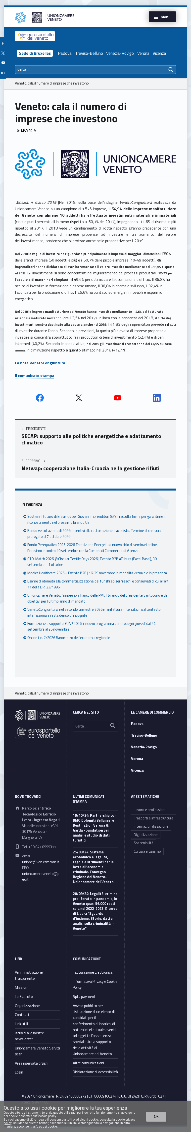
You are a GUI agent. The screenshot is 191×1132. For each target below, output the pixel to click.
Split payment (84, 996)
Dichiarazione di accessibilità (95, 1072)
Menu (166, 17)
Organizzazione (27, 1006)
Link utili (21, 1024)
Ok (156, 1116)
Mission (21, 987)
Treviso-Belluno (89, 53)
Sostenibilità (143, 843)
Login (19, 1072)
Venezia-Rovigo (120, 53)
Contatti (22, 1014)
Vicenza (159, 53)
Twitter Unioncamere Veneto (79, 398)
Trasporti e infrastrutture (153, 818)
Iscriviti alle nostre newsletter (29, 1036)
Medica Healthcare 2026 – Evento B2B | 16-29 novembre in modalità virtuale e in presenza (97, 573)
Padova (65, 53)
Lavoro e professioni (149, 810)
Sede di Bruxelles (35, 53)
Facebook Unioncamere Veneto (40, 398)
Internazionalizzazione (151, 826)
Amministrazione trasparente (29, 975)
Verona (143, 53)
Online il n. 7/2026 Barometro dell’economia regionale (68, 637)
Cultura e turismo (147, 851)
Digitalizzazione (146, 835)
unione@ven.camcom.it (40, 862)
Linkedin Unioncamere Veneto (157, 398)
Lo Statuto (24, 996)
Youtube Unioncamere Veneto (118, 398)
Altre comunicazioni (88, 1063)
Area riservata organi (31, 1063)
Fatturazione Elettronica (92, 972)
